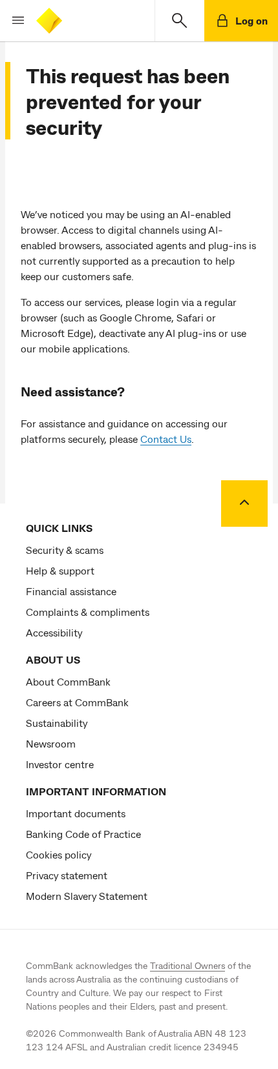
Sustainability (56, 723)
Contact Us (165, 439)
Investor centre (60, 764)
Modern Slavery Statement (86, 896)
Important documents (75, 813)
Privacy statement (66, 875)
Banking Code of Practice (83, 834)
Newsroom (51, 743)
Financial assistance (71, 591)
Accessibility (54, 632)
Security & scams (64, 550)
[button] (13, 20)
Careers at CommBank (77, 702)
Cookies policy (58, 854)
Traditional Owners (187, 965)
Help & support (60, 570)
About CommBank (68, 681)
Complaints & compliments (87, 612)
